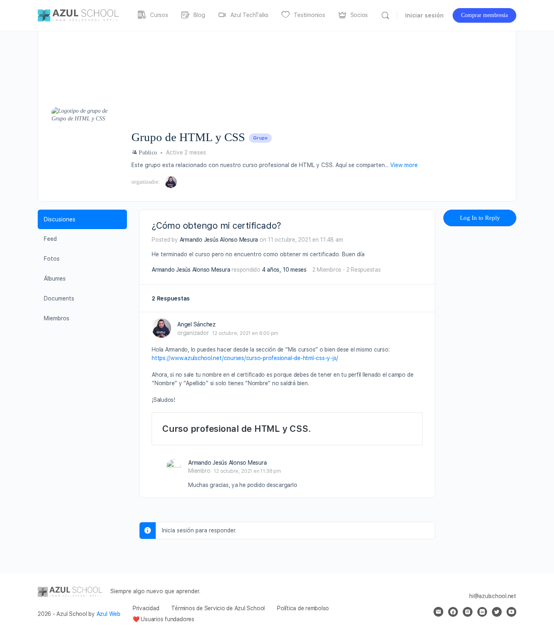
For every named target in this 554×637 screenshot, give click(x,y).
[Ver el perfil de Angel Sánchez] (161, 328)
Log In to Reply (480, 217)
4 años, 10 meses (284, 269)
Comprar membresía (484, 15)
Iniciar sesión (424, 15)
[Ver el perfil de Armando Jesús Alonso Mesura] (173, 466)
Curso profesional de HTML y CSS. (236, 428)
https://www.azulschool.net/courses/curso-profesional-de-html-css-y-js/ (245, 358)
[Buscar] (385, 15)
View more (404, 165)
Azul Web (108, 614)
